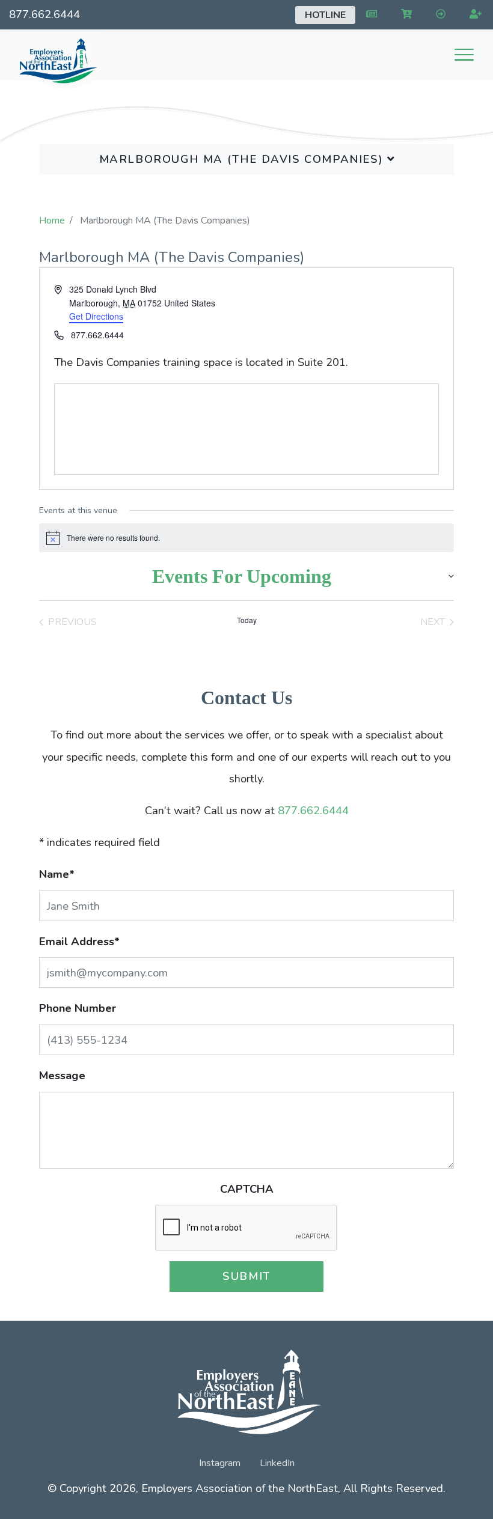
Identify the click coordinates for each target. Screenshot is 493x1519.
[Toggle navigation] (464, 55)
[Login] (438, 14)
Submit (246, 1275)
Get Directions (96, 316)
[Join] (473, 14)
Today (247, 620)
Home (52, 220)
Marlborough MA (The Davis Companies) (243, 158)
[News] (369, 14)
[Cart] (404, 14)
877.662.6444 (44, 14)
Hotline (325, 15)
